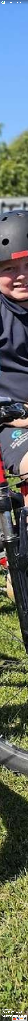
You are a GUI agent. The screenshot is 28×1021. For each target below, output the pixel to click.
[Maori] (24, 1019)
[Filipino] (17, 1019)
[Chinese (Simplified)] (14, 1019)
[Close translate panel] (25, 1017)
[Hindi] (21, 1019)
